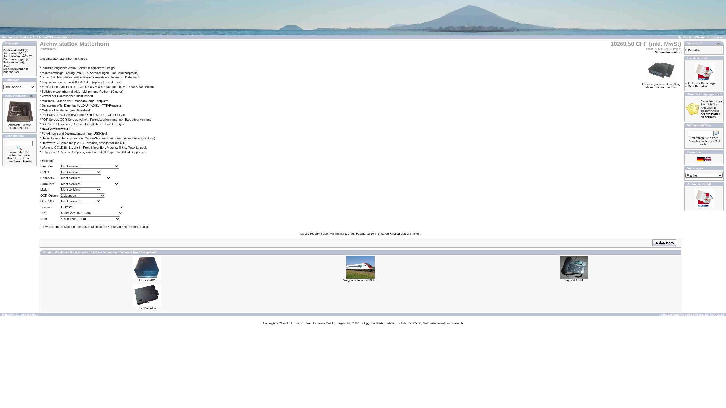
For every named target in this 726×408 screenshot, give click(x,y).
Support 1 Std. (574, 280)
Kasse (718, 37)
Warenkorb (702, 37)
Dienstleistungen (14, 59)
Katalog (24, 37)
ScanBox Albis (147, 308)
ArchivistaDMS (43, 37)
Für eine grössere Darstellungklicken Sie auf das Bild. (661, 85)
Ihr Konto (684, 37)
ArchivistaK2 (147, 280)
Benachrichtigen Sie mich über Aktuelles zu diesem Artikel (711, 109)
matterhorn (63, 37)
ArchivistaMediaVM (15, 56)
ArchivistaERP (12, 53)
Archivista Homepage (702, 83)
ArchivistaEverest (19, 124)
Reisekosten (11, 62)
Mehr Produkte (697, 86)
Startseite (8, 37)
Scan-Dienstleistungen (14, 67)
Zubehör (8, 71)
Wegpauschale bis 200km (360, 280)
